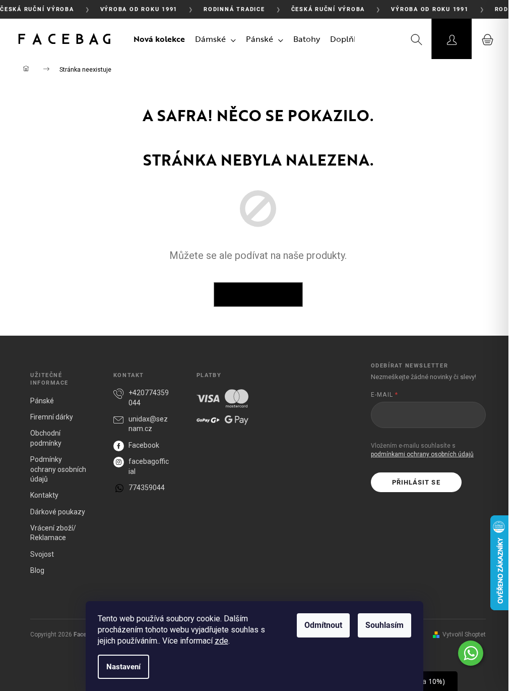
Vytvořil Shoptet (464, 634)
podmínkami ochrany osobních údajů (422, 454)
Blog (37, 570)
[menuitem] (159, 39)
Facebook (143, 445)
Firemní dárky (51, 417)
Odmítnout (323, 625)
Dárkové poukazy (57, 512)
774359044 (146, 488)
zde (221, 641)
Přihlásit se (416, 482)
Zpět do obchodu (258, 294)
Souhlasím (384, 625)
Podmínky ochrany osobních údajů (58, 469)
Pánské (42, 401)
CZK (377, 39)
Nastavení (123, 666)
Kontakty (44, 495)
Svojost (42, 554)
